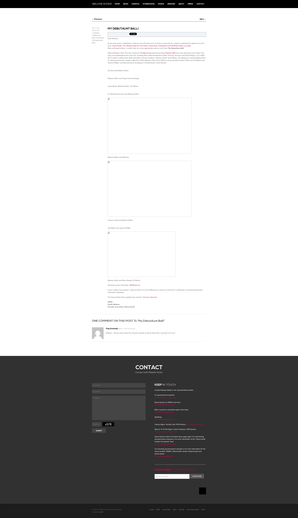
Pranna (116, 53)
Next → (203, 19)
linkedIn (172, 484)
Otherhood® (149, 4)
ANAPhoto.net (135, 285)
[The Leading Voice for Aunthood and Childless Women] (102, 4)
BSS (101, 512)
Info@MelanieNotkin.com (165, 405)
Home (117, 4)
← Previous (97, 19)
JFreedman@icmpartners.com (166, 432)
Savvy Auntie (166, 509)
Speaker (171, 4)
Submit (99, 431)
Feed (179, 484)
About (181, 4)
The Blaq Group (145, 53)
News (125, 4)
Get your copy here (150, 297)
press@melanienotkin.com (165, 397)
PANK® (161, 4)
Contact (200, 4)
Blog (94, 35)
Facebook (159, 484)
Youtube (169, 484)
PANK (158, 509)
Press (190, 4)
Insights (135, 4)
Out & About (100, 38)
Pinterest (166, 484)
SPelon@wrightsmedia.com (165, 444)
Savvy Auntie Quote (193, 509)
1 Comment (95, 33)
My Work (181, 509)
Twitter (162, 484)
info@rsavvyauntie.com (164, 456)
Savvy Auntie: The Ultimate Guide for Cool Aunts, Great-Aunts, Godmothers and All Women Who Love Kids (151, 46)
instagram (176, 484)
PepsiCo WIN (170, 53)
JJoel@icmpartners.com (195, 424)
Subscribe (197, 476)
